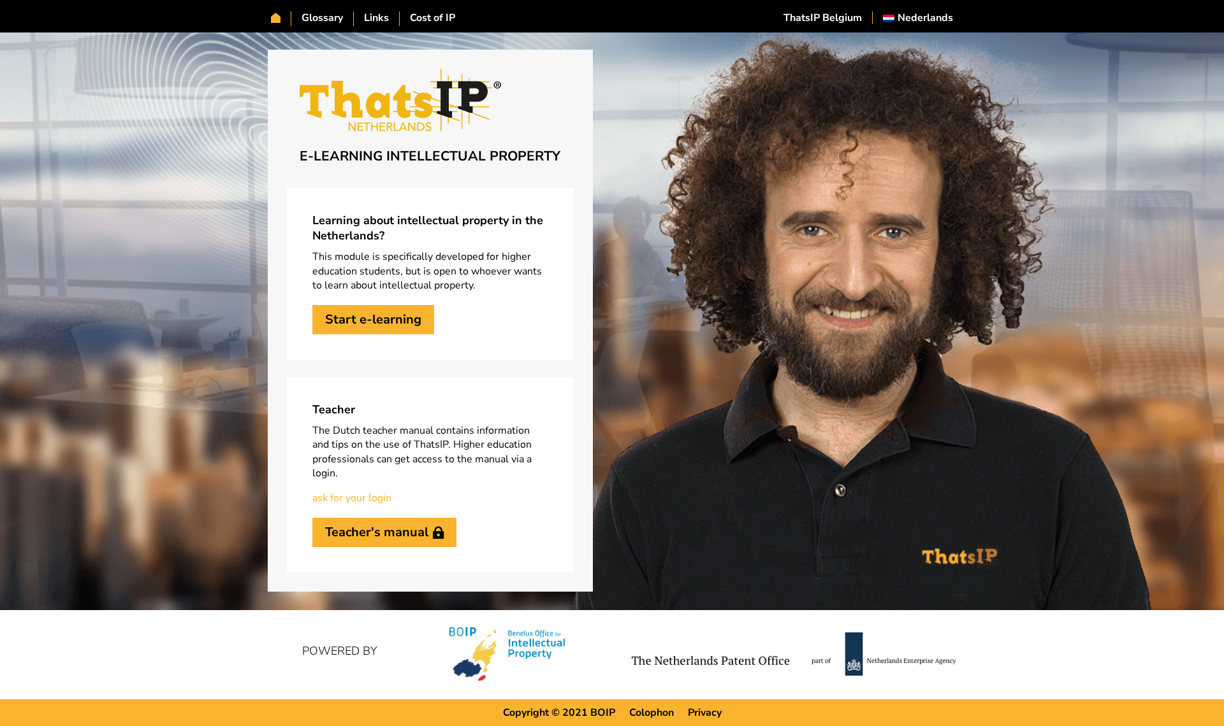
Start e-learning (373, 319)
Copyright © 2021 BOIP (559, 712)
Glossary (322, 18)
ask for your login (351, 498)
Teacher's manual (376, 532)
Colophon (651, 712)
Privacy (705, 712)
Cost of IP (432, 18)
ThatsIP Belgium (822, 17)
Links (376, 18)
